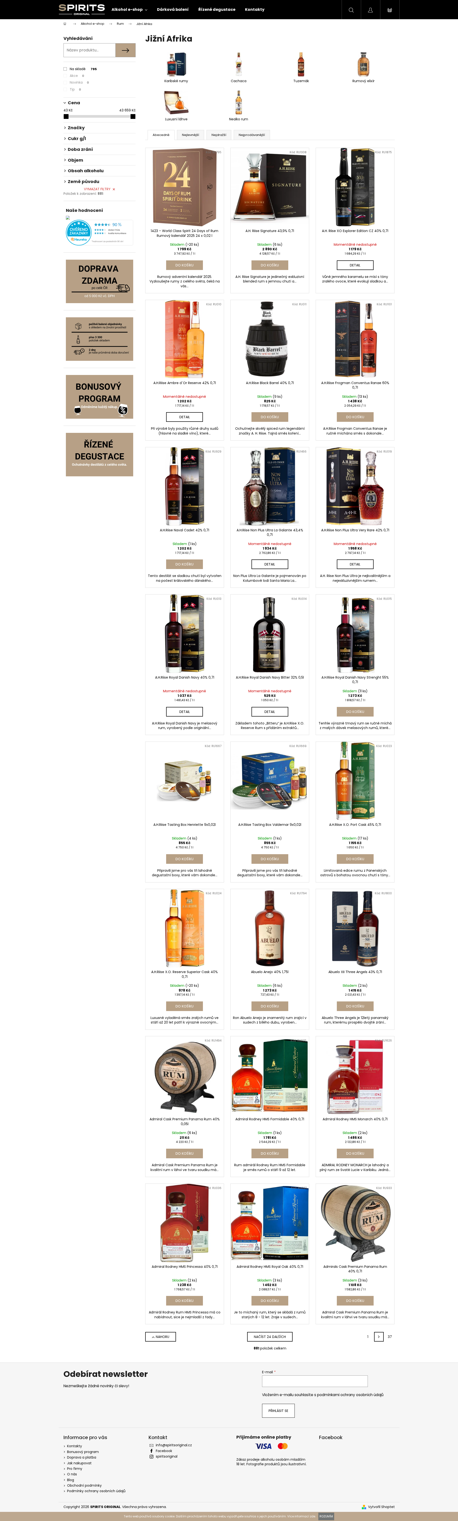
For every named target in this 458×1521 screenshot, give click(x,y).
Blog (70, 1480)
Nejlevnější (190, 135)
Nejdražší (219, 135)
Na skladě (83, 69)
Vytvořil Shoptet (381, 1507)
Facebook (164, 1450)
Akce (77, 75)
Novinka (79, 82)
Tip (75, 89)
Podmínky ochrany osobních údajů (96, 1491)
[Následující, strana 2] (379, 1337)
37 (390, 1336)
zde (312, 1516)
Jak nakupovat (79, 1463)
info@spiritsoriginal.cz (174, 1445)
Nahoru (162, 1336)
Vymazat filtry (97, 189)
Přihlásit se (278, 1410)
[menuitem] (129, 9)
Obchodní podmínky (84, 1485)
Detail (355, 265)
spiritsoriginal (166, 1456)
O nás (72, 1474)
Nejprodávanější (252, 135)
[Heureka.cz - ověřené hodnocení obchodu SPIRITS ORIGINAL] (99, 232)
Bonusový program (83, 1451)
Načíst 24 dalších (270, 1336)
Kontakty (74, 1446)
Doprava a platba (81, 1457)
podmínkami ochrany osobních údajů (350, 1394)
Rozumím (326, 1516)
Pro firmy (74, 1468)
